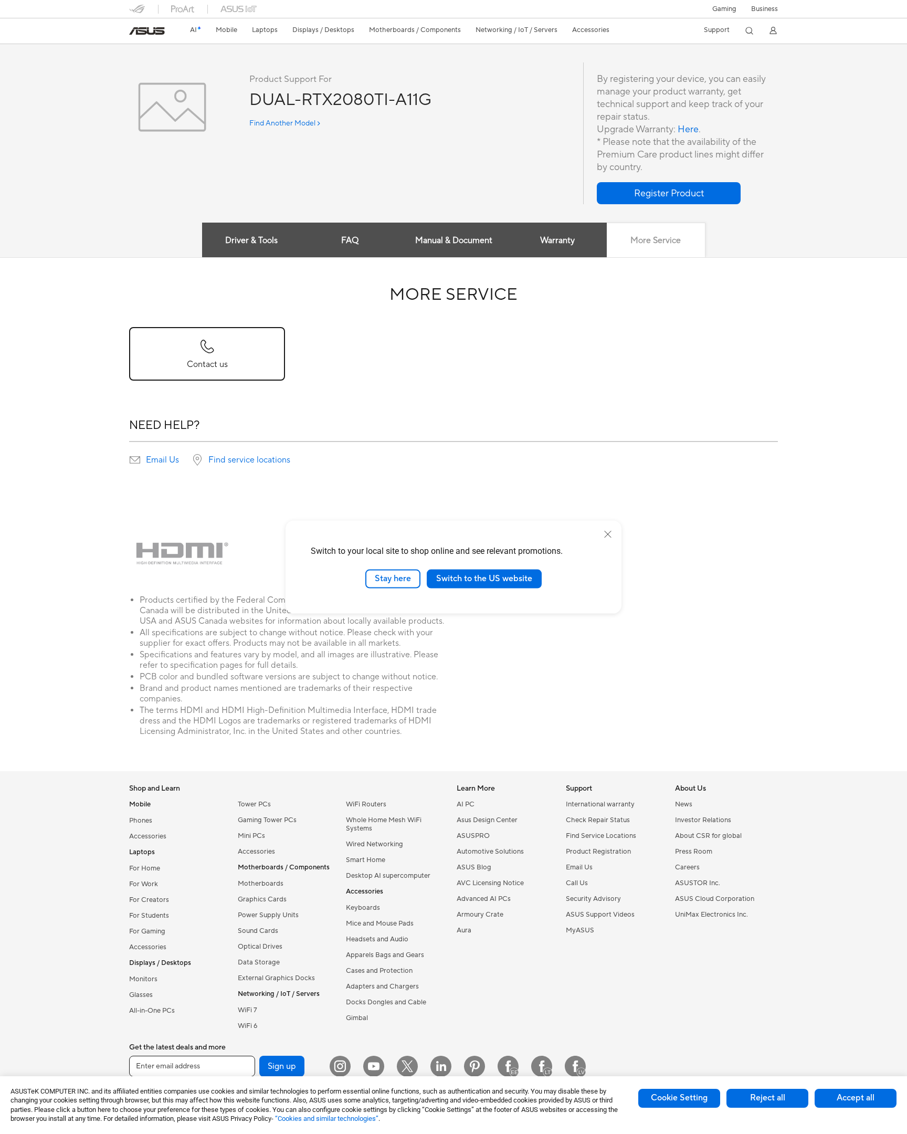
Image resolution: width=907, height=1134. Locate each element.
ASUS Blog (474, 867)
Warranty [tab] (557, 240)
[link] (147, 31)
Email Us (162, 460)
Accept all (855, 1098)
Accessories (147, 836)
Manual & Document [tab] (453, 240)
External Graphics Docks (276, 978)
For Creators (149, 900)
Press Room (693, 851)
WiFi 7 (247, 1010)
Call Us (577, 883)
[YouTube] (373, 1066)
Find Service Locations (601, 836)
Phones (140, 820)
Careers (687, 867)
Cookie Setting (679, 1098)
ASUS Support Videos (600, 914)
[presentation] (135, 460)
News (683, 804)
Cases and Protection (379, 971)
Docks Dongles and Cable (386, 1002)
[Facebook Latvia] (575, 1066)
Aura (464, 930)
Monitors (143, 979)
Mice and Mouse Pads (380, 923)
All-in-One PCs (152, 1010)
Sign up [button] (282, 1066)
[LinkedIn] (440, 1066)
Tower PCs (254, 804)
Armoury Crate (480, 914)
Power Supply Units (268, 915)
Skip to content (135, 32)
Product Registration (598, 851)
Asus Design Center (487, 820)
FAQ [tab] (349, 240)
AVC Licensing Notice (490, 883)
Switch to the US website (484, 578)
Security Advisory (593, 899)
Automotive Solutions (490, 851)
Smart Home (365, 860)
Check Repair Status (598, 820)
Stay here (393, 578)
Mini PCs (251, 836)
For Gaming (147, 931)
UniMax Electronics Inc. (711, 914)
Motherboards (260, 883)
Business (764, 9)
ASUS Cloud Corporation (714, 899)
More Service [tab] (655, 240)
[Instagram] (340, 1066)
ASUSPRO (473, 836)
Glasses (141, 995)
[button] (724, 9)
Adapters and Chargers (382, 986)
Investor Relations (703, 820)
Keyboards (363, 908)
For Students (149, 915)
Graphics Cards (262, 899)
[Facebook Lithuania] (541, 1066)
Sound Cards (258, 931)
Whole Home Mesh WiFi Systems (383, 824)
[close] (608, 534)
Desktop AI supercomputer (388, 876)
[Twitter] (407, 1066)
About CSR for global (708, 836)
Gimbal (357, 1018)
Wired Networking (374, 844)
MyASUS (580, 930)
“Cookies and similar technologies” (326, 1118)
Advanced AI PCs (484, 899)
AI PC (465, 804)
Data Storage (259, 962)
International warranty (600, 804)
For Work (143, 884)
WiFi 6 (247, 1026)
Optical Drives (260, 946)
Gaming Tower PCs (267, 820)
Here (688, 129)
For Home (144, 868)
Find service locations (249, 460)
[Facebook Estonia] (508, 1066)
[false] (669, 193)
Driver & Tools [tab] (251, 240)
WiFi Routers (366, 804)
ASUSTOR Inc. (697, 883)
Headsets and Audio (377, 939)
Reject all (767, 1098)
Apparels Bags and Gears (385, 955)
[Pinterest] (474, 1066)
